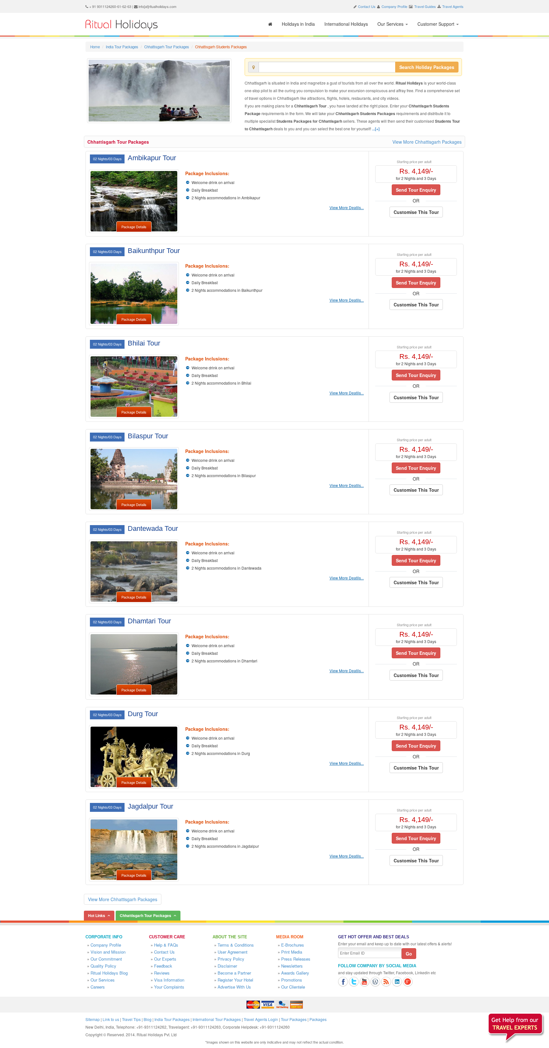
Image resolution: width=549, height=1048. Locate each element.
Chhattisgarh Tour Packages (166, 46)
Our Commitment (106, 959)
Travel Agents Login (261, 1019)
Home (95, 46)
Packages (318, 1019)
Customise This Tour (416, 212)
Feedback (163, 966)
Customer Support (436, 24)
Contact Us (367, 6)
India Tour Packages (122, 46)
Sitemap (92, 1019)
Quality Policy (103, 966)
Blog (148, 1019)
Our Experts (165, 959)
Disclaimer (227, 966)
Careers (98, 987)
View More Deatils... (346, 207)
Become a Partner (234, 973)
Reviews (162, 973)
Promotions (291, 980)
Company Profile (394, 6)
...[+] (376, 129)
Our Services (391, 24)
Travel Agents (453, 6)
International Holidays (346, 24)
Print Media (291, 952)
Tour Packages (294, 1019)
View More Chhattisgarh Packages (427, 142)
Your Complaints (169, 987)
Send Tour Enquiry (416, 190)
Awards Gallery (295, 973)
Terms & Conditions (236, 945)
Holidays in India (298, 24)
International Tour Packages (217, 1019)
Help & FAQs (166, 945)
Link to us (111, 1019)
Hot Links (96, 915)
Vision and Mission (108, 952)
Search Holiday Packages (426, 67)
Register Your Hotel (235, 980)
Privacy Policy (231, 959)
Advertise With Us (234, 987)
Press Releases (295, 959)
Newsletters (292, 966)
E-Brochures (292, 945)
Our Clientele (293, 987)
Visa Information (169, 980)
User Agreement (232, 952)
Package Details (133, 226)
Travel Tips (131, 1019)
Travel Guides (425, 6)
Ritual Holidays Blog (109, 973)
